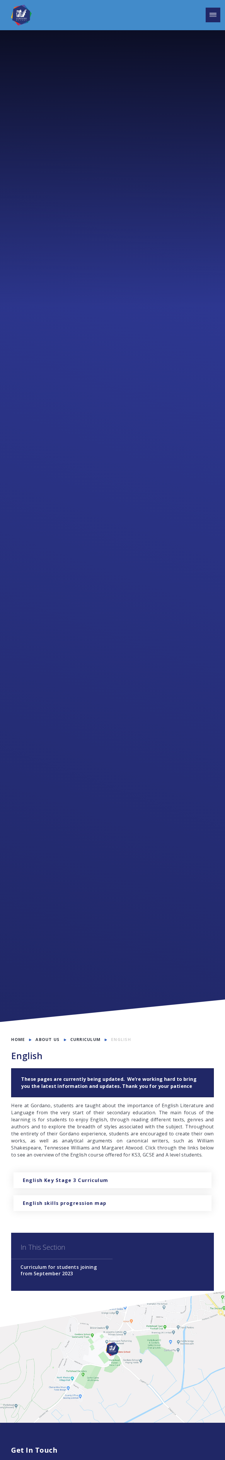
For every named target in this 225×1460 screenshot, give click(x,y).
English (121, 1039)
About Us (47, 1039)
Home (18, 1039)
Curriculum (85, 1039)
